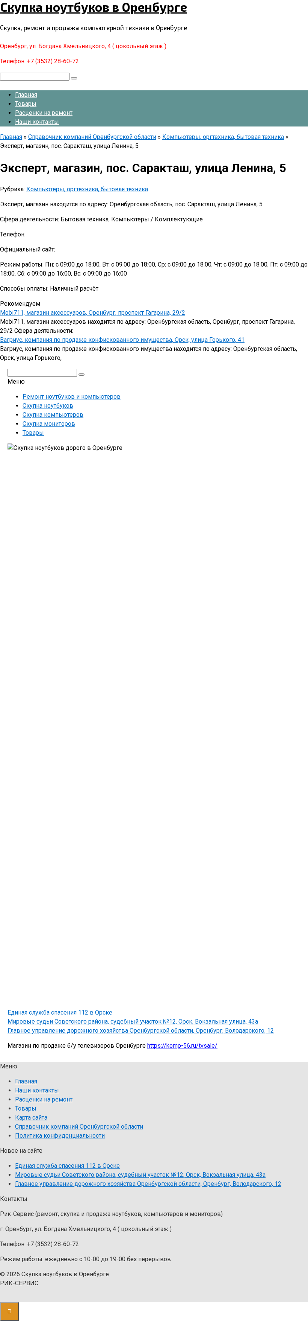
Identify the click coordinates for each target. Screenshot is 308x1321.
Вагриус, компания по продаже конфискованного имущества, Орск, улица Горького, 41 (122, 339)
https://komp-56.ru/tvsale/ (182, 1045)
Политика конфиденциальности (60, 1135)
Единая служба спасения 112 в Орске (60, 1012)
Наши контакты (37, 121)
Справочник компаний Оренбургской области (79, 1126)
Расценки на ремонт (43, 112)
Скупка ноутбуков (48, 405)
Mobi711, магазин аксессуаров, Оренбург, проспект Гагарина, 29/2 (92, 312)
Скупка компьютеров (53, 414)
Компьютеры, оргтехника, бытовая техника (87, 189)
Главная (26, 94)
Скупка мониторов (49, 423)
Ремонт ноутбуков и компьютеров (72, 396)
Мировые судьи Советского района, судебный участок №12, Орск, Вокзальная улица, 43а (133, 1021)
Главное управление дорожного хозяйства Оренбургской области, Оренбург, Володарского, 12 (141, 1030)
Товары (25, 103)
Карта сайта (31, 1117)
